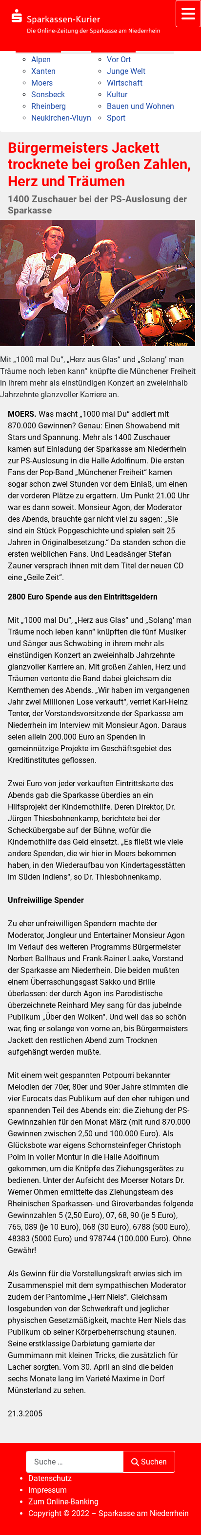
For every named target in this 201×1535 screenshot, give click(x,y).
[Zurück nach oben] (184, 1517)
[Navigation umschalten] (188, 13)
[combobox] (74, 1462)
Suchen (154, 1461)
